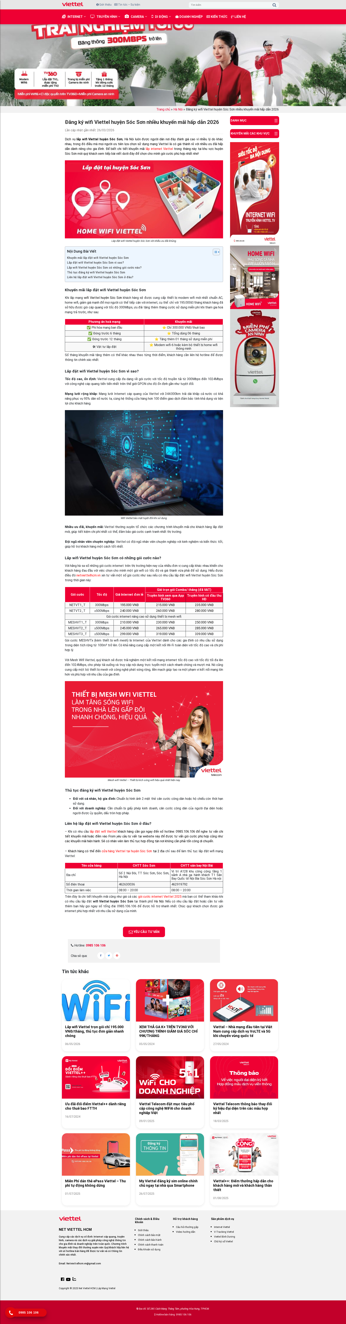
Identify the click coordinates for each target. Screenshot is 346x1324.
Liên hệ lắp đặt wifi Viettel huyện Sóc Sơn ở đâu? (100, 277)
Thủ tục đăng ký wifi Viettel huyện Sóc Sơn (96, 272)
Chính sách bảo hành (150, 1240)
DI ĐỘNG (161, 17)
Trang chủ (163, 109)
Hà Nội (178, 109)
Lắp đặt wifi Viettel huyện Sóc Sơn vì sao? (95, 262)
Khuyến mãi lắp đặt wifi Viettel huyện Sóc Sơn (98, 258)
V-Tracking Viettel (224, 1232)
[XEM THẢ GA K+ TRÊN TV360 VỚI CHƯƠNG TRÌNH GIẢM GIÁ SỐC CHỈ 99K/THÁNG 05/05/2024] (170, 1049)
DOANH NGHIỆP (191, 17)
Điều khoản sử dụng (149, 1249)
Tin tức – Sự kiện (129, 4)
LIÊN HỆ (240, 17)
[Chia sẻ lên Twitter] (108, 955)
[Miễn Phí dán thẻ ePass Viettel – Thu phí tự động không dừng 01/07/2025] (96, 1199)
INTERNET (75, 17)
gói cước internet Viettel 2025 (159, 896)
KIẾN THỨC (218, 17)
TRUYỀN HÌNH (107, 17)
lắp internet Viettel (159, 149)
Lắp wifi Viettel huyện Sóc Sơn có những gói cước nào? (104, 267)
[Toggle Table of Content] (214, 252)
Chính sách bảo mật (149, 1235)
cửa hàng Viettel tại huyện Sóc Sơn (127, 851)
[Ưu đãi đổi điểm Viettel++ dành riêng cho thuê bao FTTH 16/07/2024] (96, 1121)
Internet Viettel (222, 1227)
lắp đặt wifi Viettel (103, 831)
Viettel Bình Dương (224, 1236)
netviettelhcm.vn (88, 575)
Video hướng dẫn (185, 1232)
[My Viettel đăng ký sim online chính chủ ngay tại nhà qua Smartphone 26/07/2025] (170, 1199)
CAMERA (137, 17)
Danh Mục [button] (238, 120)
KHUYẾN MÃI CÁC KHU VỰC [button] (250, 133)
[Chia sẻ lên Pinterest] (116, 955)
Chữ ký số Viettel (223, 1241)
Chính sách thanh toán (150, 1244)
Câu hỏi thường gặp (187, 1227)
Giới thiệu (105, 4)
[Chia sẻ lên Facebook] (100, 955)
